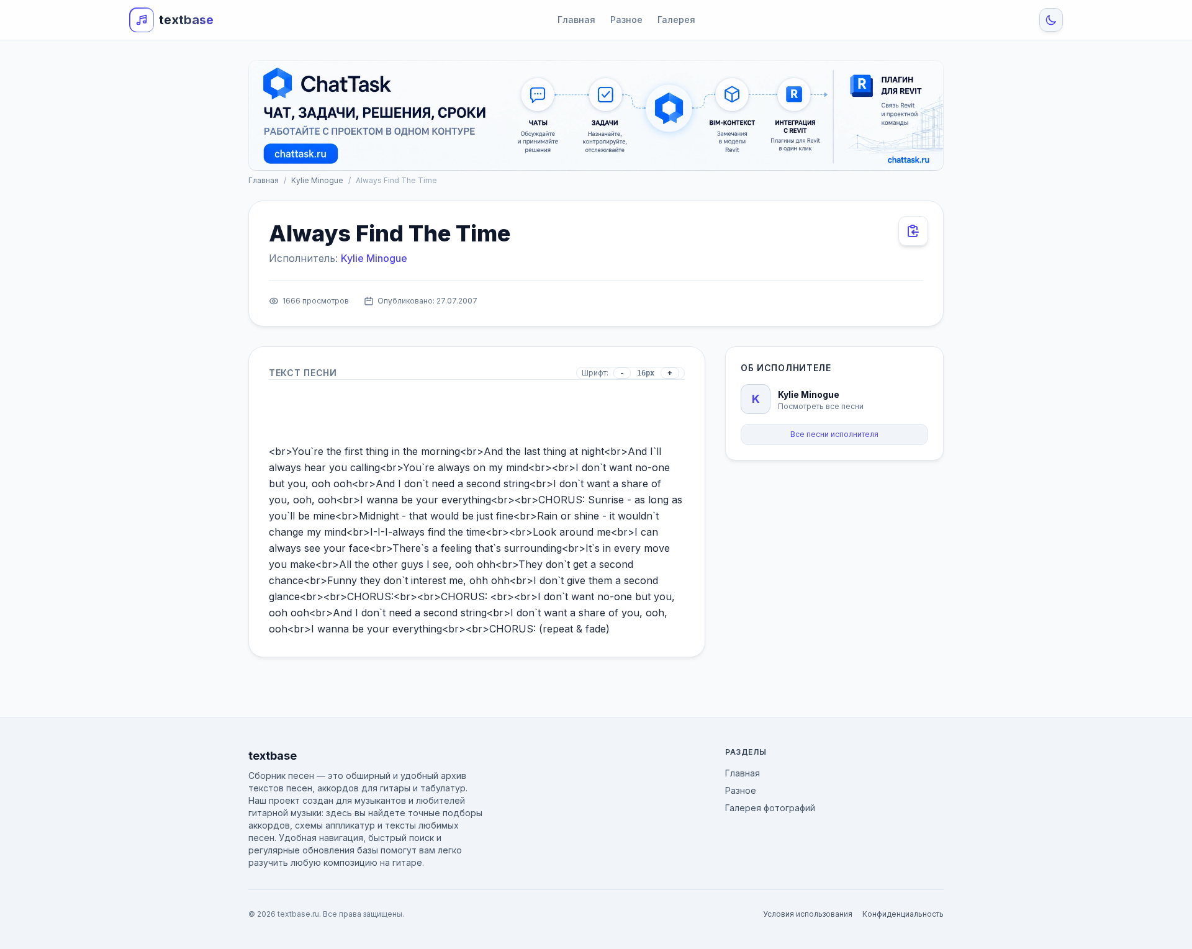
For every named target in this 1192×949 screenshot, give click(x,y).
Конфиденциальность (903, 914)
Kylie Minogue (317, 180)
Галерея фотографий (770, 808)
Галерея (676, 19)
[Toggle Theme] (1051, 20)
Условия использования (807, 914)
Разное (626, 19)
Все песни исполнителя (834, 434)
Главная (576, 19)
